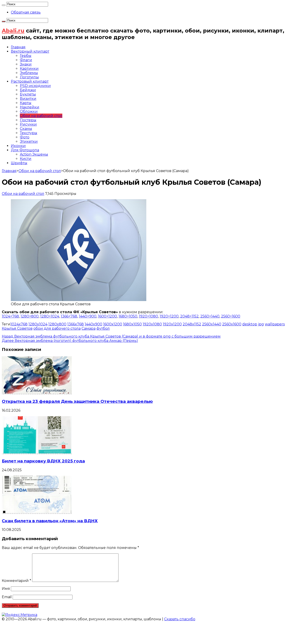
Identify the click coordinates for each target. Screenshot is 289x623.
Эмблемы (29, 73)
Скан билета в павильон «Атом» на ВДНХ (50, 520)
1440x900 (93, 324)
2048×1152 (189, 316)
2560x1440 (211, 324)
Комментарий (16, 581)
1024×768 (10, 316)
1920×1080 (148, 316)
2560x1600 (231, 324)
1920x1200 (172, 324)
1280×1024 (49, 316)
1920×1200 (169, 316)
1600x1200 (112, 324)
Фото (24, 137)
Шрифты (19, 163)
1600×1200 (107, 316)
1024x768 (19, 324)
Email (7, 597)
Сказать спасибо (179, 619)
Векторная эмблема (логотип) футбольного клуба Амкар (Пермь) (70, 340)
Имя (6, 588)
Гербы (25, 56)
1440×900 (87, 316)
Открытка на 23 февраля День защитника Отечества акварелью (77, 401)
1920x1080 (152, 324)
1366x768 (75, 324)
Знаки (26, 64)
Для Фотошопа (25, 150)
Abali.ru (13, 30)
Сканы (26, 128)
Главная (18, 47)
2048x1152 (192, 324)
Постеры (28, 120)
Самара (89, 328)
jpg (261, 324)
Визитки (28, 98)
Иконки (18, 146)
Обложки (29, 111)
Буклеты (28, 94)
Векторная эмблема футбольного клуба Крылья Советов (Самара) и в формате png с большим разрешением (111, 336)
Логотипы (29, 77)
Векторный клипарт (30, 51)
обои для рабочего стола (57, 328)
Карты (25, 103)
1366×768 (69, 316)
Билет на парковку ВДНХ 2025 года (43, 461)
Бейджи (28, 90)
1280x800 (57, 324)
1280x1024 (37, 324)
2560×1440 (209, 316)
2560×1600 (230, 316)
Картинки (29, 68)
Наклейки (29, 107)
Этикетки (29, 141)
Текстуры (28, 133)
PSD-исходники (35, 86)
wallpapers (275, 324)
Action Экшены (34, 154)
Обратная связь (26, 12)
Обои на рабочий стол (41, 116)
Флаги (26, 60)
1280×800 (30, 316)
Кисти (25, 158)
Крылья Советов (17, 328)
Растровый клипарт (30, 81)
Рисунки (28, 124)
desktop (249, 324)
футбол (103, 328)
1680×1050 (128, 316)
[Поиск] (3, 5)
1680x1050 (132, 324)
